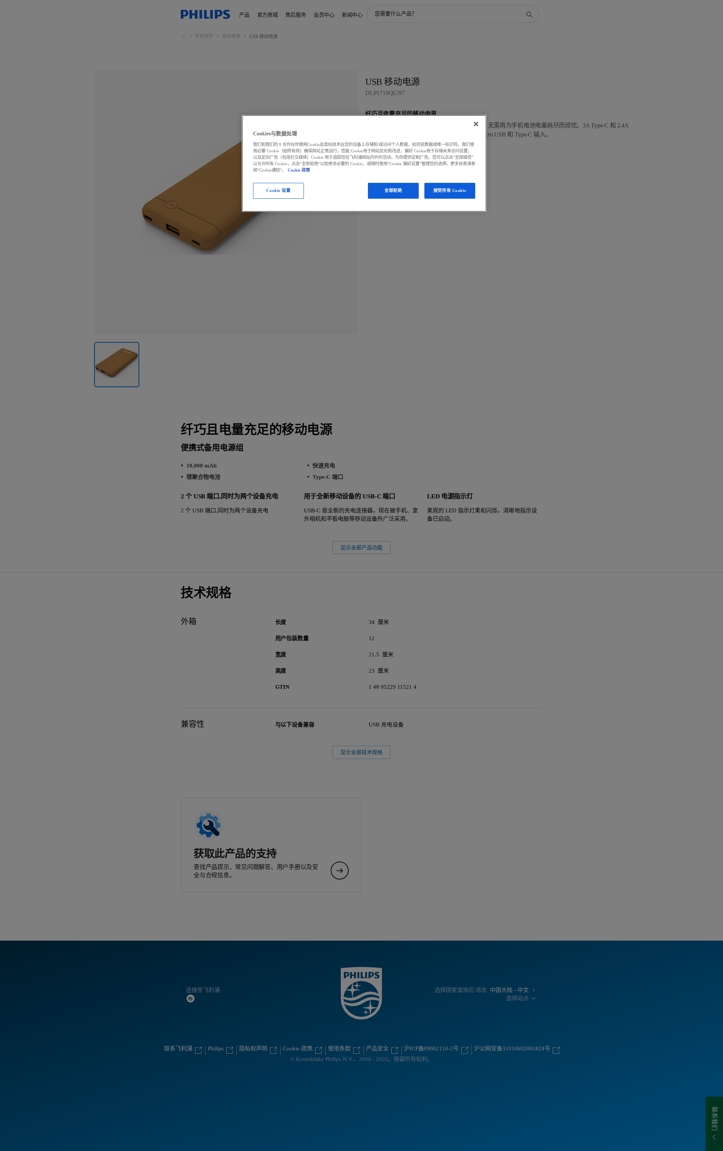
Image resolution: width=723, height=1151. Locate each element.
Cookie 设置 (278, 190)
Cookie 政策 (299, 170)
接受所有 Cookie (449, 190)
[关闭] (476, 124)
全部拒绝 (393, 190)
